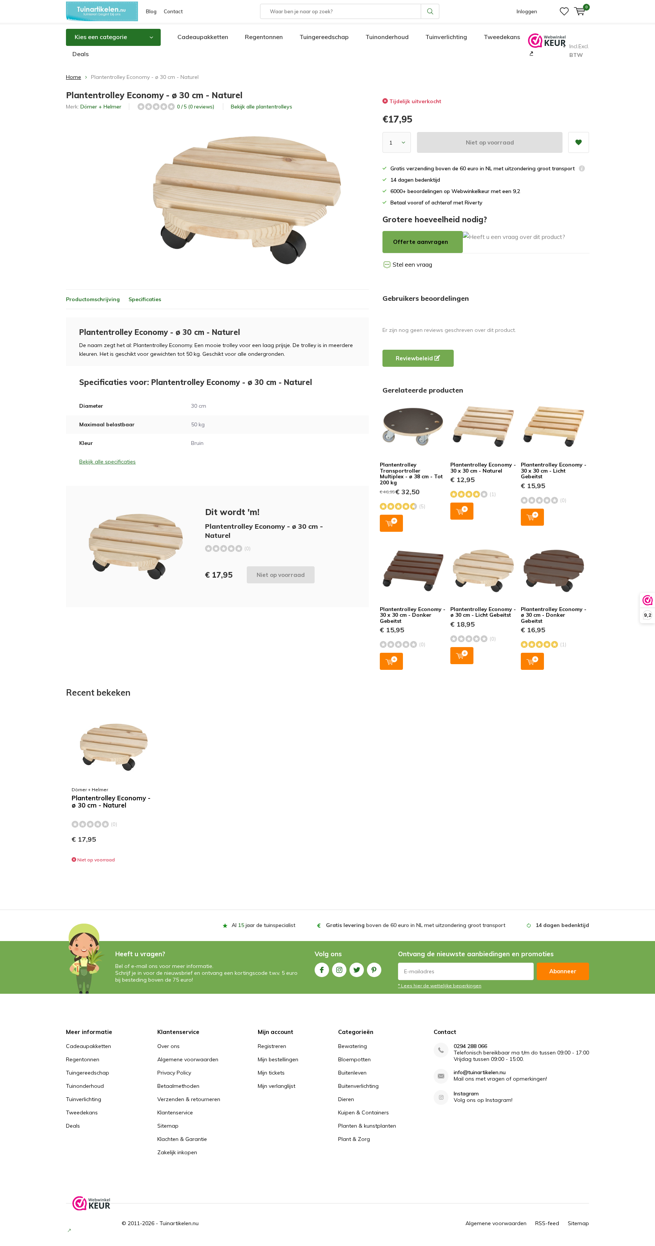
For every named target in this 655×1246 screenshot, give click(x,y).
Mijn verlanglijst (276, 1086)
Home (73, 77)
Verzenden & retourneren (188, 1099)
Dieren (346, 1099)
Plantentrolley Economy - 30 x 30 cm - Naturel (483, 467)
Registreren (272, 1046)
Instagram (339, 970)
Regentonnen (264, 37)
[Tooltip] (582, 169)
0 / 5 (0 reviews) (195, 107)
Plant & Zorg (354, 1139)
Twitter (356, 970)
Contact (173, 11)
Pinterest (374, 970)
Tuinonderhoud (387, 37)
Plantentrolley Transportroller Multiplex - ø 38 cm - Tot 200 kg (411, 473)
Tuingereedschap (324, 37)
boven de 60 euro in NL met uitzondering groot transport (415, 925)
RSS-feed (547, 1223)
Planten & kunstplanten (367, 1125)
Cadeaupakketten (202, 37)
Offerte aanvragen (420, 241)
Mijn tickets (271, 1072)
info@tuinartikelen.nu (480, 1072)
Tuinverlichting (446, 37)
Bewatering (352, 1046)
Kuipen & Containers (363, 1112)
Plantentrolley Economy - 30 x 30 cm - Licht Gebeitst (553, 470)
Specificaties (144, 299)
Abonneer (563, 971)
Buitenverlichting (358, 1086)
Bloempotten (354, 1059)
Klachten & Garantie (182, 1139)
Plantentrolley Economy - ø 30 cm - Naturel (111, 801)
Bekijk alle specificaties (107, 461)
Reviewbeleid (415, 358)
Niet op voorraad (490, 142)
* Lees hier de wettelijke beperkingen (439, 985)
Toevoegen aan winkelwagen (391, 523)
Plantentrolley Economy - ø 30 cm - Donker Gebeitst (553, 615)
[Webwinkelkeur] (530, 53)
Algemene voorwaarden (187, 1059)
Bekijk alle (261, 106)
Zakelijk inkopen (177, 1152)
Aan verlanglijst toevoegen (578, 142)
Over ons (168, 1046)
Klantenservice (175, 1112)
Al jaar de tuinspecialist (263, 925)
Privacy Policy (174, 1072)
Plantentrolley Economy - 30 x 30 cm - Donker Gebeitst (412, 615)
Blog (151, 11)
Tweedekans (502, 37)
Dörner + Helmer (100, 106)
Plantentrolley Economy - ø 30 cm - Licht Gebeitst (483, 612)
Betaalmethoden (178, 1086)
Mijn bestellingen (278, 1059)
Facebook (322, 970)
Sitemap (168, 1125)
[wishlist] (564, 11)
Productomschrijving (93, 299)
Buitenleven (352, 1072)
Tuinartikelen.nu (179, 1223)
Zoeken (430, 11)
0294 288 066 (470, 1046)
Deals (80, 54)
